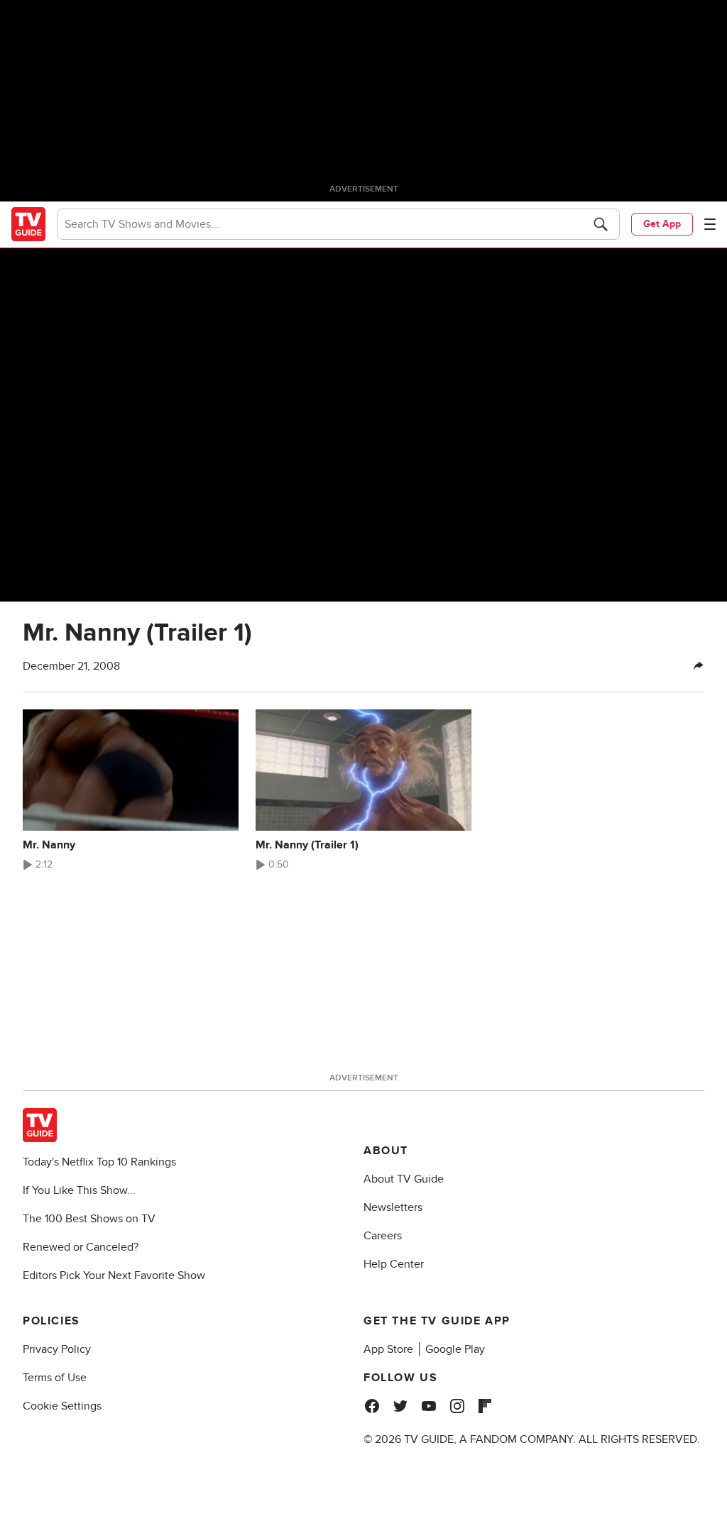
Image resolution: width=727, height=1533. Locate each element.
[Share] (698, 666)
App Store (388, 1349)
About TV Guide (404, 1179)
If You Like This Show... (79, 1190)
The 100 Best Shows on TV (89, 1219)
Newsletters (393, 1207)
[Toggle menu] (710, 224)
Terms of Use (55, 1378)
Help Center (394, 1264)
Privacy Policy (57, 1349)
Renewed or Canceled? (80, 1247)
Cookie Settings (62, 1406)
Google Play (455, 1349)
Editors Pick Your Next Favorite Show (114, 1275)
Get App (662, 224)
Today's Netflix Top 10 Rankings (99, 1162)
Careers (383, 1236)
